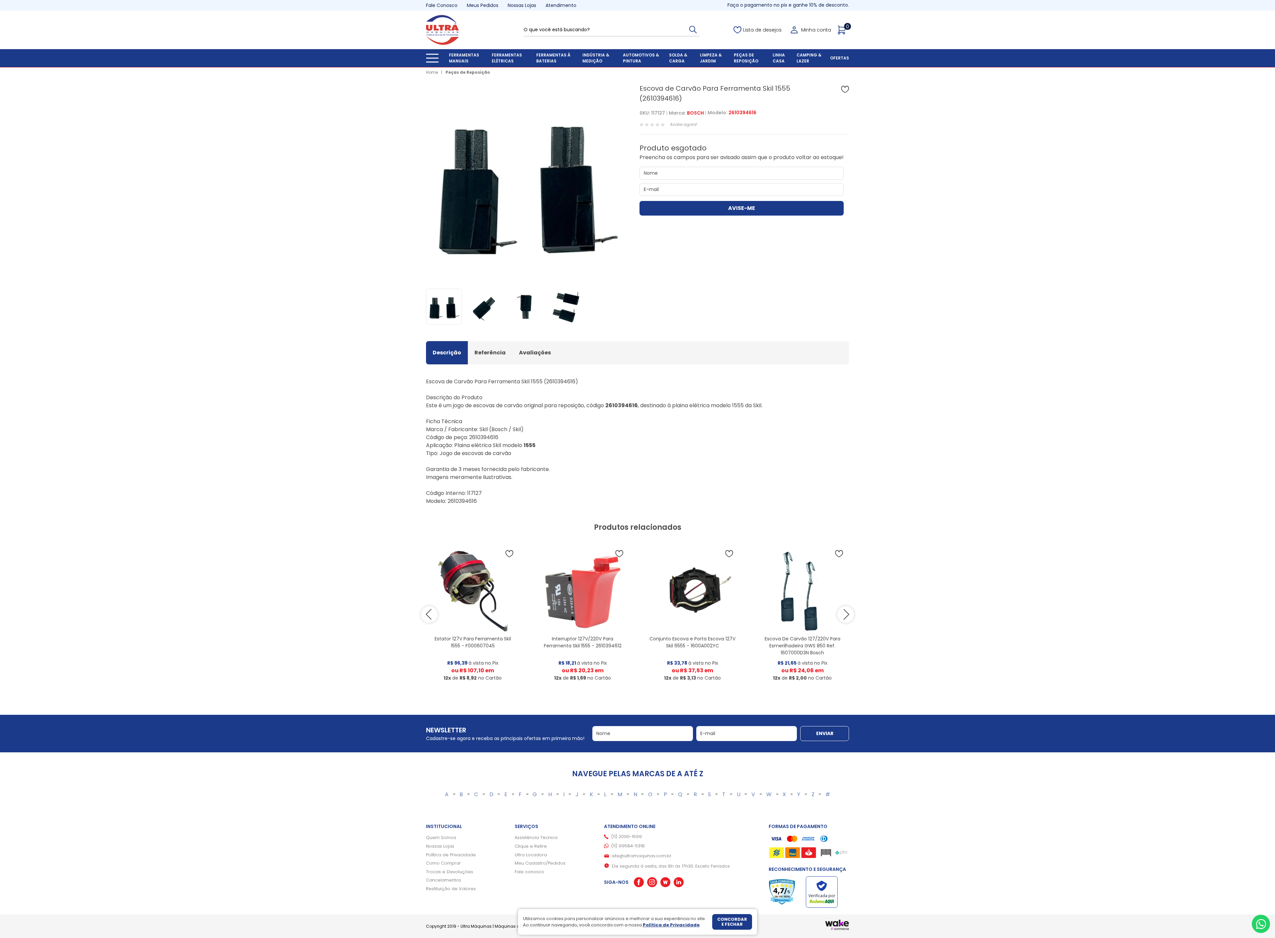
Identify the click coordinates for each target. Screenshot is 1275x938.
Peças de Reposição (746, 58)
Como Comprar (443, 863)
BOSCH (695, 113)
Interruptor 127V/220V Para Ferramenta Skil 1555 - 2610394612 (583, 642)
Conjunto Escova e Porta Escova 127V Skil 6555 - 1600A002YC (692, 642)
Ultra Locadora (531, 855)
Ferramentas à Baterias (553, 58)
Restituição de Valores (451, 889)
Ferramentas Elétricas (507, 58)
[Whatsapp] (1261, 924)
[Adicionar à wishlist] (845, 89)
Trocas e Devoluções (449, 872)
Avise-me (741, 208)
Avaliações (535, 352)
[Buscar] (693, 29)
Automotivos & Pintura (641, 58)
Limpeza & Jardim (711, 58)
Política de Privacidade (451, 855)
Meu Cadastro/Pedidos (540, 863)
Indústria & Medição (595, 58)
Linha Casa (779, 58)
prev (429, 614)
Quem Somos (441, 837)
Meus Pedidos (482, 5)
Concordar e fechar (732, 922)
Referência (490, 352)
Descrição (447, 352)
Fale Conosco (442, 5)
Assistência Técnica (536, 837)
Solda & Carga (678, 58)
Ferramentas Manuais (464, 58)
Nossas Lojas (522, 5)
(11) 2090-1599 (626, 836)
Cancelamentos (443, 880)
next (845, 614)
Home (432, 72)
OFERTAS (839, 58)
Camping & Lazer (809, 58)
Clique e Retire (531, 846)
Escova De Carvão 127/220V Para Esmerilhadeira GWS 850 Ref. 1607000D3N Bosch (802, 645)
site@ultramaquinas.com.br (641, 856)
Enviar (824, 733)
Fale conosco (529, 872)
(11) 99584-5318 (628, 846)
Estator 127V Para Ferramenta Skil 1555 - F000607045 (473, 642)
